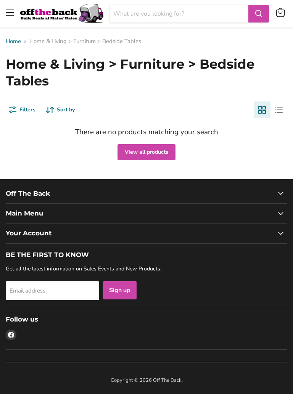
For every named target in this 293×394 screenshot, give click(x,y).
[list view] (278, 109)
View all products (146, 152)
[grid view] (262, 109)
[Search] (258, 14)
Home (13, 41)
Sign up (119, 290)
